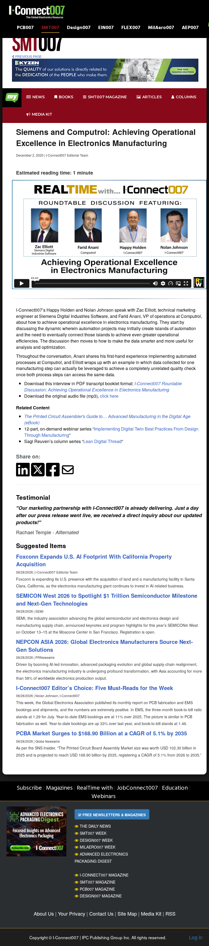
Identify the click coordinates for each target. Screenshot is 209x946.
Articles (152, 96)
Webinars (103, 796)
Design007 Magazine (101, 895)
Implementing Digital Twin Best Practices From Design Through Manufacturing (111, 432)
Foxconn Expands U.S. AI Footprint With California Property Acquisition (94, 560)
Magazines (59, 788)
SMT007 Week (93, 833)
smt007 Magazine (107, 96)
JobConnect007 (137, 788)
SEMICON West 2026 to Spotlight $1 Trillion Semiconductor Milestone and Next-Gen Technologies (106, 599)
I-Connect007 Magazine (104, 875)
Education (175, 788)
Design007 (79, 28)
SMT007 (50, 28)
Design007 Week (96, 840)
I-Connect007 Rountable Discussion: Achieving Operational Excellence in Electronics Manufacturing (103, 386)
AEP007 (190, 28)
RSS (170, 913)
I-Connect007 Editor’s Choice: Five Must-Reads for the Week (94, 688)
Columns (186, 96)
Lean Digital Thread (102, 441)
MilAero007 (161, 28)
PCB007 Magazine (97, 889)
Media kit (42, 114)
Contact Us (101, 913)
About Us (44, 913)
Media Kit (151, 913)
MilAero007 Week (97, 847)
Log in (195, 937)
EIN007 (106, 28)
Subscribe (29, 788)
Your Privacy (71, 913)
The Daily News (95, 826)
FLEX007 (130, 28)
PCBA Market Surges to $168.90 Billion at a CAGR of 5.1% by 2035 (101, 733)
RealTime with (95, 788)
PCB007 (25, 28)
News (38, 96)
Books (66, 96)
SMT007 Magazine (97, 882)
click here (109, 396)
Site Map (127, 913)
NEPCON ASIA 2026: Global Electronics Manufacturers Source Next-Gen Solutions (104, 645)
